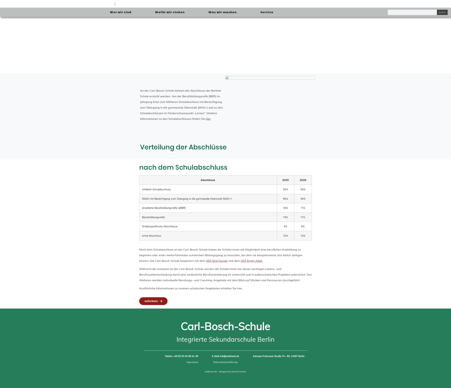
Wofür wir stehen (170, 12)
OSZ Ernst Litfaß (251, 261)
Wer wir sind (120, 12)
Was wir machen (222, 12)
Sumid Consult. (238, 371)
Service (266, 12)
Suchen (442, 12)
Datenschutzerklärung (225, 362)
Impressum (192, 362)
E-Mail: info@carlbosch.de (225, 356)
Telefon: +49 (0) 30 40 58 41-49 (181, 356)
